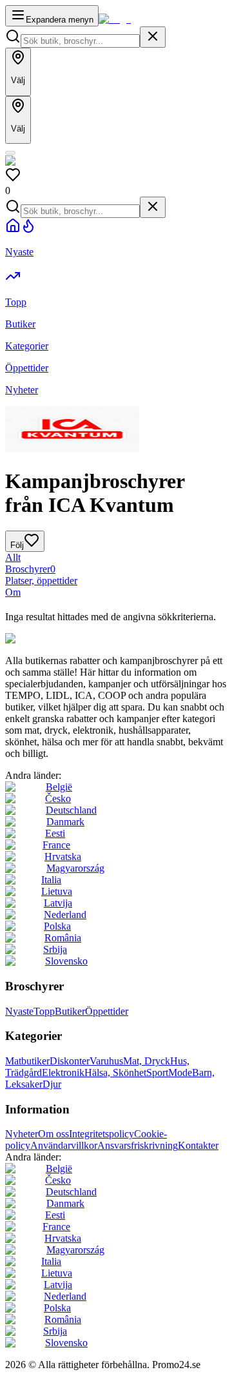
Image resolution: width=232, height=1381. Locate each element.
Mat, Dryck (146, 1060)
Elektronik (63, 1072)
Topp (44, 1011)
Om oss (53, 1133)
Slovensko (66, 960)
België (59, 786)
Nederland (65, 914)
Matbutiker (27, 1060)
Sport (157, 1072)
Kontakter (198, 1145)
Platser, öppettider (41, 580)
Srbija (55, 949)
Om (13, 592)
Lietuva (56, 891)
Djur (52, 1084)
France (56, 844)
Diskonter (70, 1060)
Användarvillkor (63, 1145)
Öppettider (106, 1011)
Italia (51, 879)
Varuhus (106, 1060)
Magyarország (75, 868)
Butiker (70, 1011)
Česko (58, 798)
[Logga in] (10, 153)
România (62, 937)
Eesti (55, 833)
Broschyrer (30, 568)
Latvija (58, 902)
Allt (13, 557)
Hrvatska (62, 856)
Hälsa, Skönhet (115, 1072)
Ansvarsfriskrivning (137, 1145)
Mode (180, 1072)
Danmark (65, 821)
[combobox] (80, 41)
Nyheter (21, 1133)
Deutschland (71, 810)
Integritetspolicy (101, 1133)
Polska (57, 926)
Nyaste (19, 1011)
